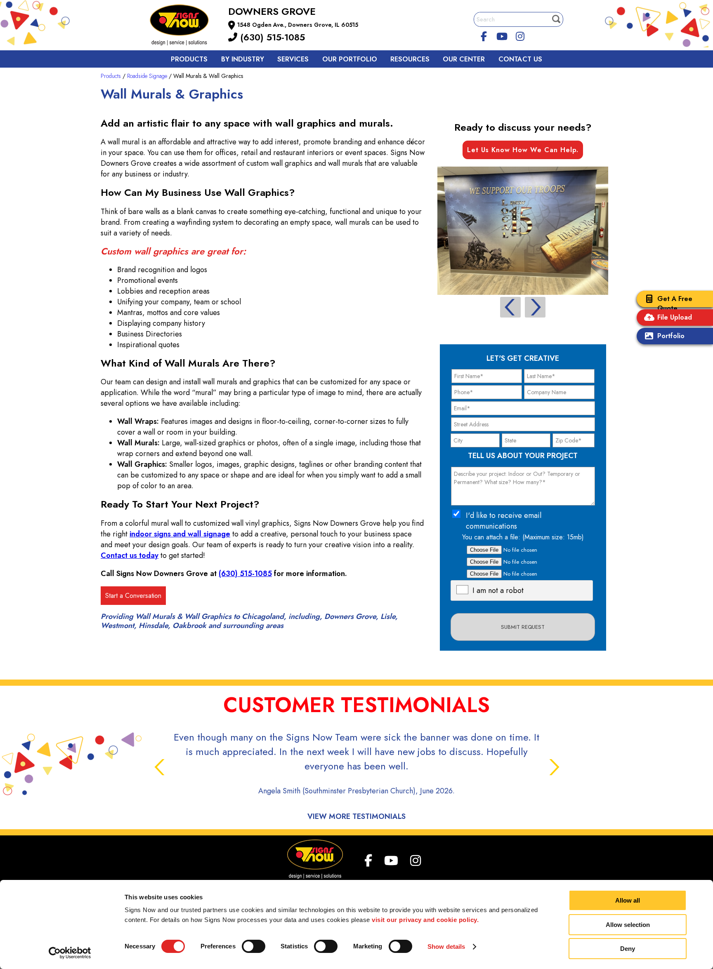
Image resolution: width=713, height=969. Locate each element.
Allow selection (628, 924)
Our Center (464, 59)
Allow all (627, 900)
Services (293, 59)
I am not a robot (498, 590)
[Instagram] (520, 35)
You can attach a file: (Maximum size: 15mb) (523, 537)
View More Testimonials (356, 816)
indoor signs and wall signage (180, 534)
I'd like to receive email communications (503, 521)
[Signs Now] (185, 26)
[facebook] (484, 35)
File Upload (674, 317)
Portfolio (671, 336)
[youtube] (502, 35)
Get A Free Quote (674, 303)
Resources (410, 59)
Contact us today (129, 555)
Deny (627, 948)
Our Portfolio (349, 59)
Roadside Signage (147, 76)
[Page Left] (510, 307)
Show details (446, 946)
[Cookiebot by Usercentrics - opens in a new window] (70, 953)
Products (189, 59)
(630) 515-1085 (271, 37)
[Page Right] (535, 307)
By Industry (242, 59)
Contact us (520, 59)
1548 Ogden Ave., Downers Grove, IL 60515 (297, 25)
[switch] (253, 946)
